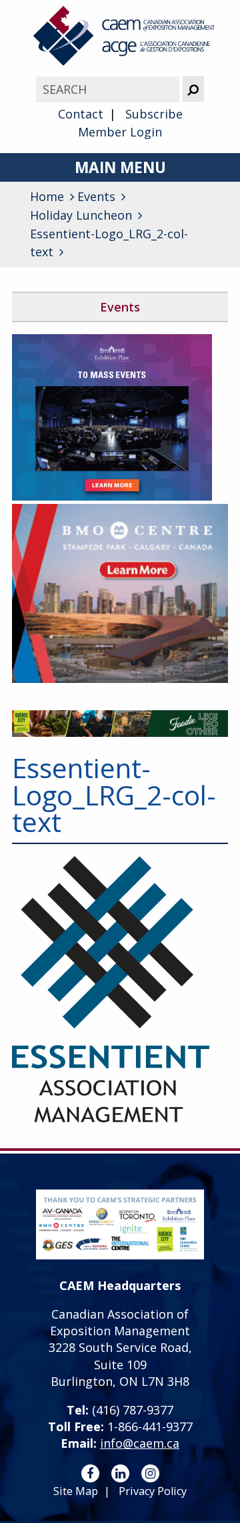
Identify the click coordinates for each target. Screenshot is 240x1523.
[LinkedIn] (120, 1473)
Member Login (120, 132)
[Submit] (193, 89)
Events (120, 307)
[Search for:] (109, 89)
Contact (80, 114)
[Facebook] (90, 1473)
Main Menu (120, 167)
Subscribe (154, 114)
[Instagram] (150, 1473)
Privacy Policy (153, 1491)
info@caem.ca (139, 1443)
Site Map (75, 1491)
